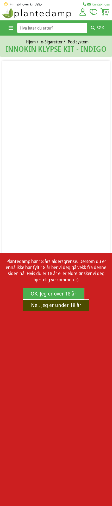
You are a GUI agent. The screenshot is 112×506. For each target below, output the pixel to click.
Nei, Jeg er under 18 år (56, 305)
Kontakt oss (100, 4)
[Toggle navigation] (11, 28)
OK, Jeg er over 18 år (53, 293)
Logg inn (82, 12)
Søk (100, 28)
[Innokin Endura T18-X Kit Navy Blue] (56, 188)
